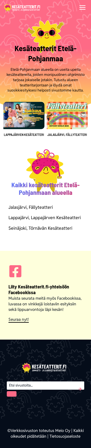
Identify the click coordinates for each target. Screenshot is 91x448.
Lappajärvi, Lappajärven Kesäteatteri (44, 217)
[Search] (12, 394)
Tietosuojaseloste (65, 436)
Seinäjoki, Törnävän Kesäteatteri (40, 228)
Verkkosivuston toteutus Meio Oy (40, 430)
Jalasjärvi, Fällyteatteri (30, 207)
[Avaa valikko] (82, 7)
